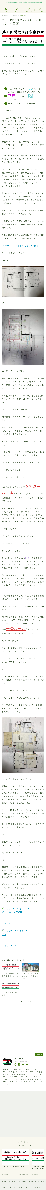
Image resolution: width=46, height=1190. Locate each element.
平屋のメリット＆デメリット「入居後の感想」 (30, 976)
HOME (4, 1181)
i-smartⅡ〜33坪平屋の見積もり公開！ (20, 245)
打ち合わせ (25, 16)
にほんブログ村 (9, 923)
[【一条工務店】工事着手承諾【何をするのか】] (10, 967)
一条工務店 (13, 89)
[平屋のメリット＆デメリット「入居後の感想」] (30, 967)
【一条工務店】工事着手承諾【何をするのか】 (10, 976)
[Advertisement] (23, 1026)
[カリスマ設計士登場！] (10, 986)
